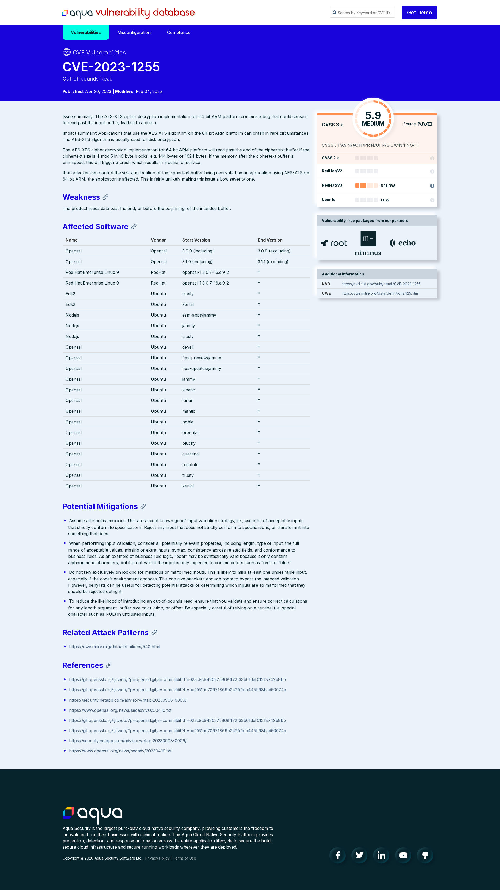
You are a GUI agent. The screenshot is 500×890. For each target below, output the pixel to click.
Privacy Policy (157, 858)
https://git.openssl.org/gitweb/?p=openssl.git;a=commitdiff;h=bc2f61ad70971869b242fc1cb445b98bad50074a (177, 689)
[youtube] (405, 857)
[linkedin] (383, 857)
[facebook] (339, 857)
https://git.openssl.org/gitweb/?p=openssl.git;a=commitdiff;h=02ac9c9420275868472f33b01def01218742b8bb (177, 679)
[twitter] (361, 857)
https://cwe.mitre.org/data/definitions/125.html (380, 293)
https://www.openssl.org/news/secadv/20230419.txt (120, 710)
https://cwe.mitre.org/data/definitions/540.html (114, 646)
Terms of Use (184, 858)
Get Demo (419, 12)
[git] (427, 857)
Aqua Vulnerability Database (128, 13)
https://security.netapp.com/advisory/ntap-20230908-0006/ (128, 700)
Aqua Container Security (92, 816)
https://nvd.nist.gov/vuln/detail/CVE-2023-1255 (381, 284)
